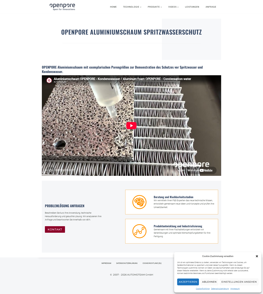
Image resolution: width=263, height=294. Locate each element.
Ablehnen (209, 281)
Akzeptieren (188, 281)
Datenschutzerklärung (220, 289)
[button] (256, 256)
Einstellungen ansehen (239, 281)
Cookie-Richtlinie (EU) (152, 263)
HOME (113, 7)
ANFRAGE (211, 7)
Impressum (235, 289)
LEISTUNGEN (192, 7)
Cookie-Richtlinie (203, 289)
